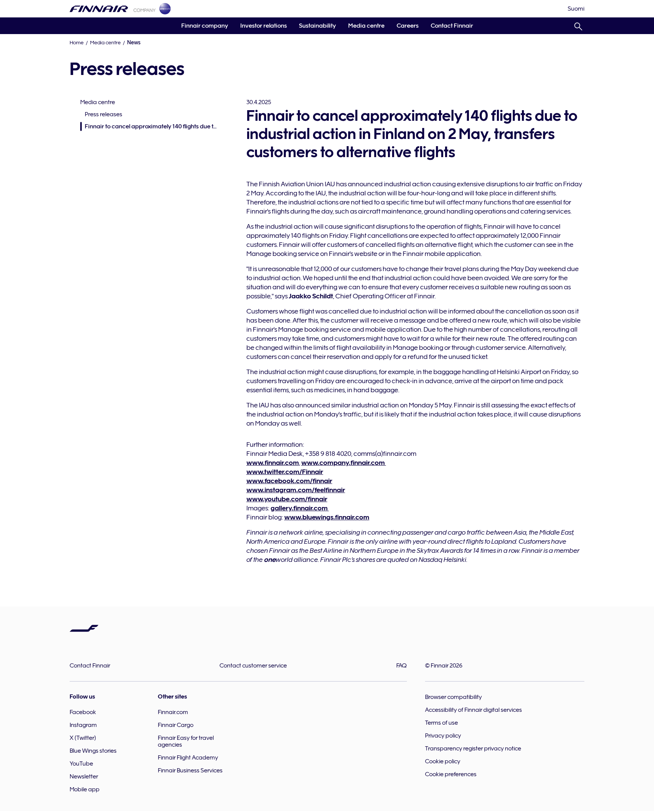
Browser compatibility (453, 697)
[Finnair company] (113, 8)
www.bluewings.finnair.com (326, 517)
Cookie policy (442, 761)
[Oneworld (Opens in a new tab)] (165, 8)
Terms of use (441, 722)
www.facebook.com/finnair (289, 481)
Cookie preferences (450, 774)
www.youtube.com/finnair (286, 499)
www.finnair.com (272, 462)
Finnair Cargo (175, 725)
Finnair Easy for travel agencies (186, 741)
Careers (408, 25)
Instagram (83, 725)
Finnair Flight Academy (188, 757)
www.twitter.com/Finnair (284, 472)
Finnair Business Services (190, 770)
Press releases (103, 114)
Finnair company (204, 25)
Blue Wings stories (93, 750)
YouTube (81, 763)
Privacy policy (443, 735)
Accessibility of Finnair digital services (473, 710)
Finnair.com (173, 712)
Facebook (83, 712)
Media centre (366, 25)
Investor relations (263, 25)
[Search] (578, 25)
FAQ (401, 665)
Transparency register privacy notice (473, 748)
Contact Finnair (452, 25)
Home (77, 42)
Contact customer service (253, 665)
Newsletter (84, 776)
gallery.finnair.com (300, 508)
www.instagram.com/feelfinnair (295, 490)
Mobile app (85, 789)
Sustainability (317, 25)
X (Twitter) (83, 738)
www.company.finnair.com (343, 462)
